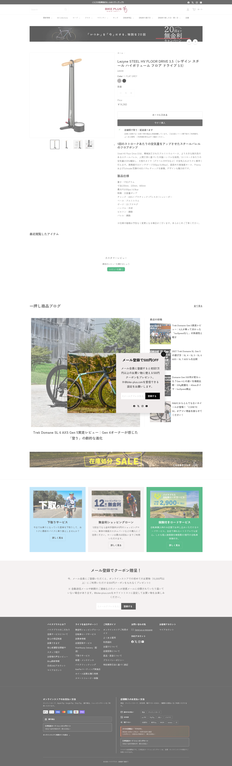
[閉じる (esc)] (163, 354)
